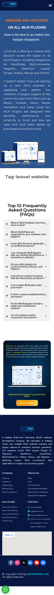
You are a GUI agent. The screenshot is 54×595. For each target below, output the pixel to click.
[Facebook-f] (11, 563)
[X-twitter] (24, 563)
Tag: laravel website (27, 176)
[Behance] (43, 563)
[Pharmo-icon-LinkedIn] (30, 563)
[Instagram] (17, 563)
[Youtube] (37, 563)
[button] (50, 5)
